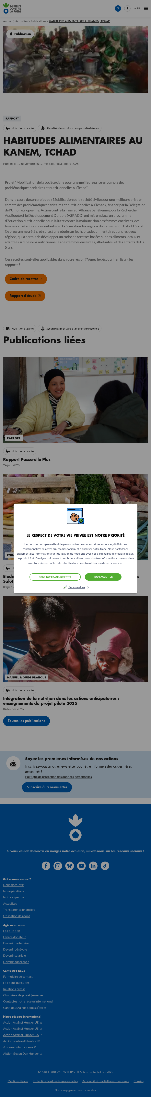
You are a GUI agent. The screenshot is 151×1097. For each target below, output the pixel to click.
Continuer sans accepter (55, 576)
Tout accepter (103, 576)
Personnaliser (76, 587)
